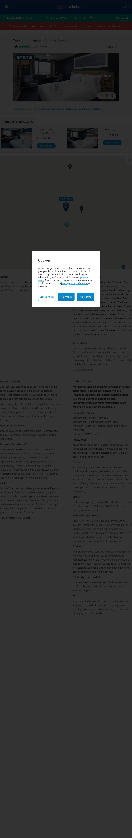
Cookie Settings (47, 296)
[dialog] (66, 279)
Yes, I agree (85, 296)
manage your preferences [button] (74, 283)
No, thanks (66, 296)
